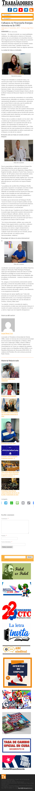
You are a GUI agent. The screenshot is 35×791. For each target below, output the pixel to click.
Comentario (5, 518)
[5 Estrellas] (8, 31)
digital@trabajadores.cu (25, 788)
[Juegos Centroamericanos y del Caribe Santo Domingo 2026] (16, 598)
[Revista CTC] (16, 734)
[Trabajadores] (3, 776)
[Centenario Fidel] (16, 579)
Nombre (4, 535)
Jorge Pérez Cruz (7, 333)
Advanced (6, 559)
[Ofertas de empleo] (17, 673)
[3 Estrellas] (5, 31)
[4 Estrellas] (6, 31)
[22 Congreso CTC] (16, 619)
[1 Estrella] (2, 31)
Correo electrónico (6, 542)
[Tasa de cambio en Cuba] (16, 752)
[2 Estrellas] (3, 31)
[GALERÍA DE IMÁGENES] (16, 708)
